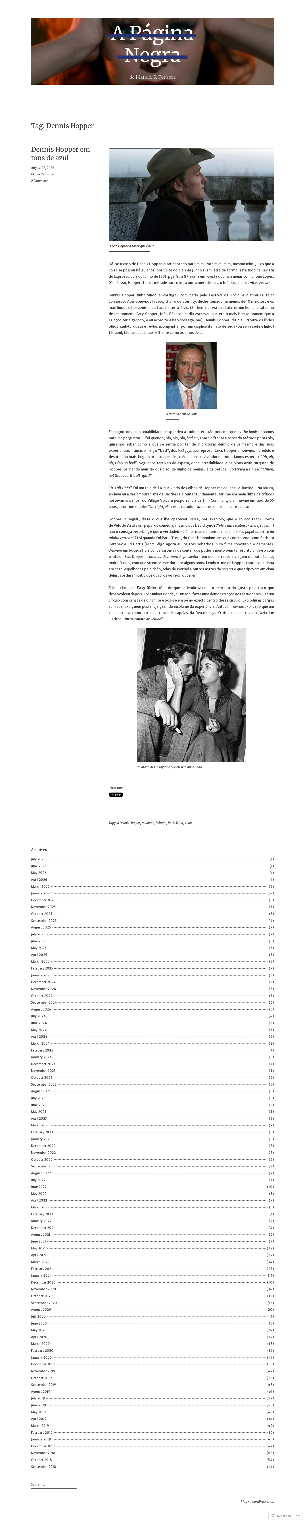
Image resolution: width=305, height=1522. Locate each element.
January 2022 (41, 1221)
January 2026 (41, 893)
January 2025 (41, 975)
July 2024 (38, 1016)
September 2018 (43, 1467)
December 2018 (43, 1446)
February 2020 (42, 1351)
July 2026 (38, 859)
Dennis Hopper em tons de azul (60, 153)
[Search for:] (53, 1485)
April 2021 (38, 1255)
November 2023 (43, 1071)
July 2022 (38, 1180)
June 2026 (39, 866)
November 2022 (43, 1153)
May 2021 (38, 1248)
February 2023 (42, 1132)
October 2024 (42, 996)
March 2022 (40, 1207)
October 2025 (41, 914)
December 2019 (43, 1364)
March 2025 (40, 961)
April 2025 (39, 955)
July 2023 (38, 1098)
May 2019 (38, 1412)
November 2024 (43, 989)
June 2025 (39, 941)
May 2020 (39, 1330)
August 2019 (40, 1392)
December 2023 (43, 1064)
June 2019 (38, 1405)
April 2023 (39, 1119)
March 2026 (40, 887)
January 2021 (41, 1275)
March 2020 (40, 1344)
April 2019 (38, 1419)
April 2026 (39, 880)
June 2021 (38, 1241)
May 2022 (38, 1194)
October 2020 (42, 1296)
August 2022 (41, 1173)
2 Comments (39, 181)
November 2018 (43, 1453)
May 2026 (38, 873)
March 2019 (40, 1426)
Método (161, 823)
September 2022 (44, 1166)
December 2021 (43, 1228)
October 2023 (41, 1078)
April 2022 (39, 1200)
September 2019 (43, 1385)
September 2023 (43, 1084)
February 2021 (41, 1269)
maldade (148, 823)
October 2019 (41, 1378)
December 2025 (43, 900)
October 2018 (41, 1460)
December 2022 (43, 1146)
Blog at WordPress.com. (257, 1502)
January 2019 (41, 1439)
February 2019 (41, 1433)
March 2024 (40, 1043)
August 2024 (41, 1009)
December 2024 (43, 982)
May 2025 (38, 948)
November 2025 (43, 907)
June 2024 (39, 1023)
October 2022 (41, 1160)
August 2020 (41, 1310)
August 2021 (40, 1234)
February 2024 (42, 1050)
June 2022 (39, 1187)
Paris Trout (175, 823)
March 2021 (40, 1262)
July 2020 (38, 1317)
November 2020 (43, 1289)
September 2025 (44, 921)
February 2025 (42, 968)
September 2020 (44, 1303)
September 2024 (44, 1002)
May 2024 (39, 1030)
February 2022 (42, 1214)
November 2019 (43, 1371)
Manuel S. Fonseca (43, 174)
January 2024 (41, 1057)
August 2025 (41, 927)
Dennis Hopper (130, 823)
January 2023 (41, 1139)
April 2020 (39, 1337)
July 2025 (38, 934)
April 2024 (39, 1037)
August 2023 (41, 1091)
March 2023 (40, 1125)
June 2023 (38, 1105)
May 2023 (38, 1112)
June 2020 (39, 1323)
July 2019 (38, 1398)
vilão (188, 823)
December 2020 (43, 1282)
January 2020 (41, 1358)
